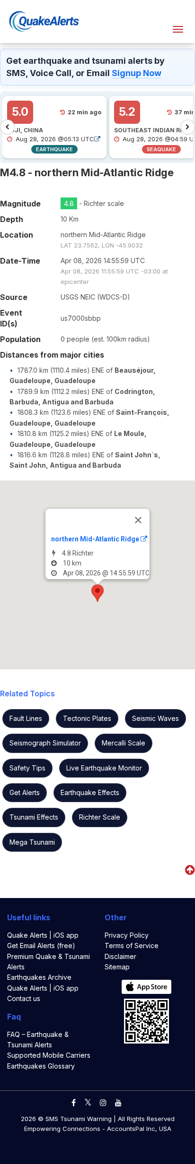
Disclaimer (120, 956)
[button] (97, 593)
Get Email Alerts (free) (41, 945)
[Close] (138, 520)
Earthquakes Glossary (41, 1066)
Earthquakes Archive (39, 977)
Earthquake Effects (90, 792)
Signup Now (136, 73)
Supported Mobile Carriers (48, 1055)
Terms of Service (132, 945)
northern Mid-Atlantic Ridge (96, 539)
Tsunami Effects (33, 817)
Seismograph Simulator (45, 743)
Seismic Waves (155, 718)
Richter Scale (99, 817)
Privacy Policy (127, 935)
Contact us (23, 998)
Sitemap (117, 967)
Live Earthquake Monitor (104, 768)
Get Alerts (24, 792)
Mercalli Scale (123, 743)
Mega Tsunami (32, 842)
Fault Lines (25, 718)
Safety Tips (27, 768)
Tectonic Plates (87, 718)
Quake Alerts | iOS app (43, 935)
